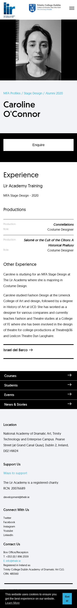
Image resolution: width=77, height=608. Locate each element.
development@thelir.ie (16, 497)
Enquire (38, 145)
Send (38, 445)
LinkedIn (8, 535)
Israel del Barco (15, 350)
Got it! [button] (67, 598)
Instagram (9, 526)
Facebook (9, 522)
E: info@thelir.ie (12, 561)
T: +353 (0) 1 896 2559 (15, 556)
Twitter (7, 518)
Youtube (8, 530)
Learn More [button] (12, 602)
